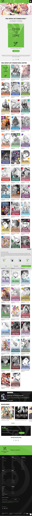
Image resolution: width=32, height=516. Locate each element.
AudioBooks (23, 457)
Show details (28, 263)
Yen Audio (13, 491)
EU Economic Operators (4, 494)
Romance (3, 480)
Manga (13, 457)
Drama (2, 461)
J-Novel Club (13, 493)
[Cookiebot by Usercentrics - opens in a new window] (27, 249)
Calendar (3, 488)
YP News (3, 487)
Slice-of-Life (3, 468)
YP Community (3, 486)
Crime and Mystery (4, 460)
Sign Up (15, 499)
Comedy (3, 459)
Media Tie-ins (3, 479)
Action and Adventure (4, 458)
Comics (3, 470)
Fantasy (3, 462)
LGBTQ (3, 478)
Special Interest (3, 469)
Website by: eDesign (27, 513)
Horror (3, 477)
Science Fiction (3, 467)
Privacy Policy (7, 502)
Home (1, 16)
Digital (13, 470)
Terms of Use (11, 502)
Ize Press (13, 492)
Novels (3, 457)
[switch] (12, 260)
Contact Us (3, 495)
